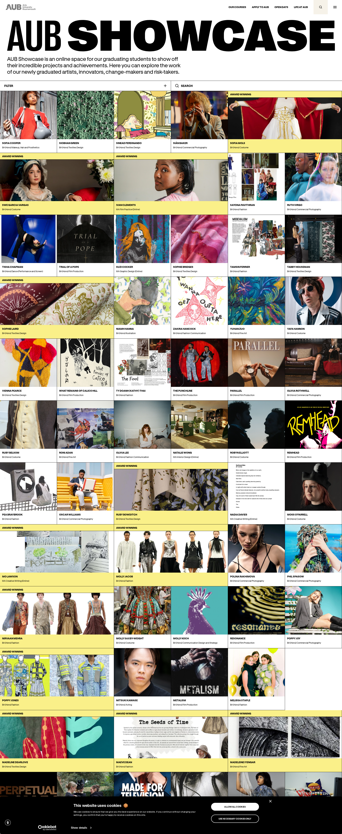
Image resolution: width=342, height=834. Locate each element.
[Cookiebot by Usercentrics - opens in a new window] (47, 827)
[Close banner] (270, 801)
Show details (79, 827)
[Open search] (321, 7)
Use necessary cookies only (235, 818)
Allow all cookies (235, 806)
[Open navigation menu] (335, 7)
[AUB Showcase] (171, 35)
